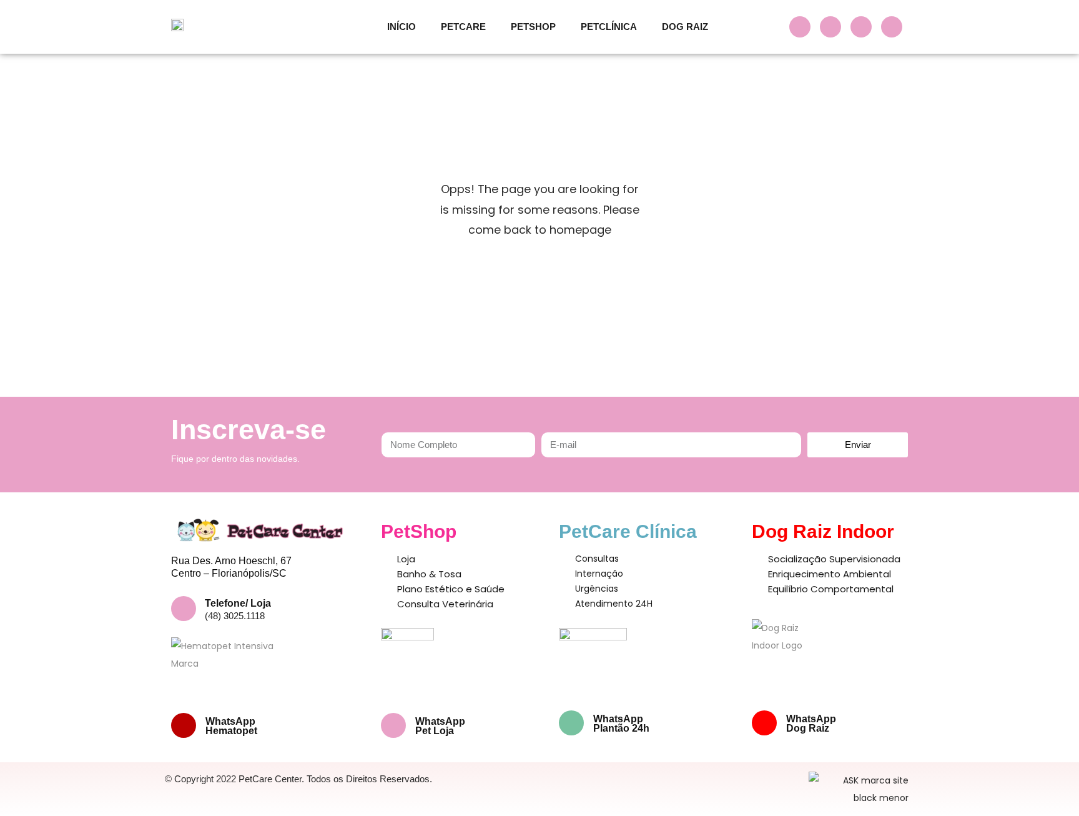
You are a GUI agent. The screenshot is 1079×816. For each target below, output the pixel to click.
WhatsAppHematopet (231, 726)
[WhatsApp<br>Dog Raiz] (764, 722)
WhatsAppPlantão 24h (621, 724)
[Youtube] (861, 26)
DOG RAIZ (685, 26)
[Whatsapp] (891, 26)
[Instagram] (830, 26)
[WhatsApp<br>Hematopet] (183, 725)
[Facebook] (799, 26)
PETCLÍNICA (609, 26)
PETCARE (463, 26)
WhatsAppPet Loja (440, 726)
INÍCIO (401, 26)
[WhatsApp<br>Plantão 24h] (571, 722)
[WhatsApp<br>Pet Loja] (393, 725)
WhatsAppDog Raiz (811, 724)
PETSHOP (533, 26)
